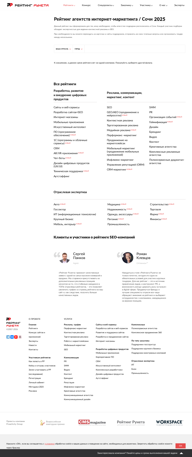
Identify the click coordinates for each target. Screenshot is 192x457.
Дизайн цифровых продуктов (110, 374)
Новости (33, 345)
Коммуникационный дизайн (77, 399)
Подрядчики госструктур (143, 344)
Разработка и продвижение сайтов (112, 337)
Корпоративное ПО (105, 357)
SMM (66, 366)
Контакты (33, 350)
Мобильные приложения (107, 353)
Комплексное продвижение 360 (146, 333)
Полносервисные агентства (144, 328)
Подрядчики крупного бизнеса (145, 349)
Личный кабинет (36, 383)
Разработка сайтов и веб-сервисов (112, 328)
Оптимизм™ (142, 263)
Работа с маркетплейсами (76, 341)
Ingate (76, 263)
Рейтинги (33, 328)
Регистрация (35, 378)
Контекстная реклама (74, 333)
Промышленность (139, 373)
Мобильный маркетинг (75, 345)
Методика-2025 (36, 387)
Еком (133, 369)
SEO (66, 350)
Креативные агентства (74, 391)
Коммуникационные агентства (78, 395)
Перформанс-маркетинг (75, 328)
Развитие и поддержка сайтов (110, 333)
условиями (50, 444)
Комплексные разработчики (109, 370)
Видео (67, 370)
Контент (68, 374)
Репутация (69, 383)
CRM (98, 361)
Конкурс (86, 5)
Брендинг (68, 378)
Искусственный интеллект (108, 366)
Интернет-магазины (105, 341)
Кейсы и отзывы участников (42, 366)
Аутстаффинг (102, 378)
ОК (180, 446)
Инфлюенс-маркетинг (74, 387)
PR (65, 361)
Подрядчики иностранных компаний (148, 353)
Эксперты (179, 5)
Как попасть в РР (37, 361)
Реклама (33, 391)
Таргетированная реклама (76, 337)
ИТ (132, 365)
